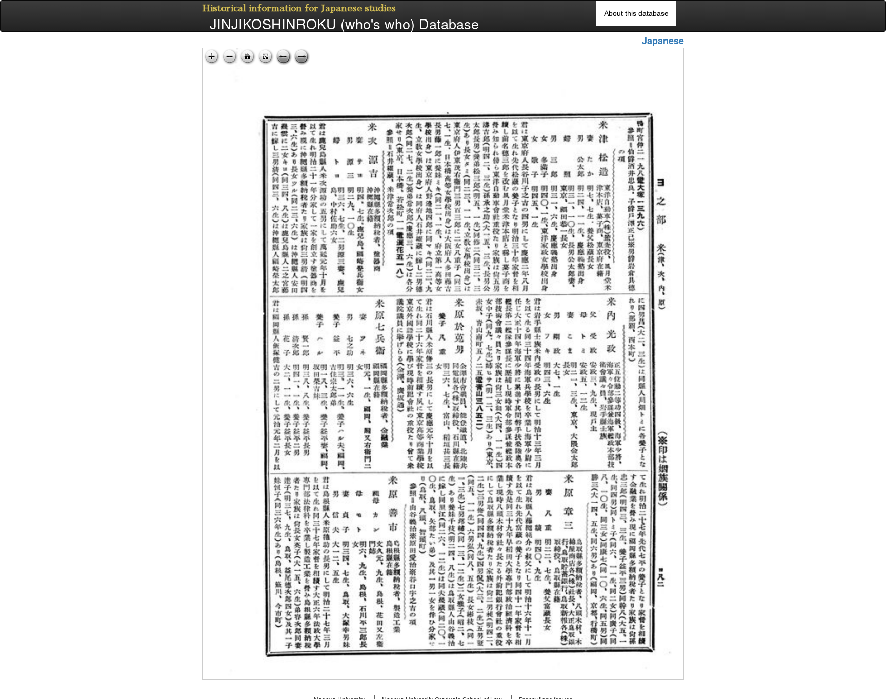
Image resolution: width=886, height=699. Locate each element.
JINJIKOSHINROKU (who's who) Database (344, 23)
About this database (636, 13)
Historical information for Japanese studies (299, 8)
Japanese (663, 40)
